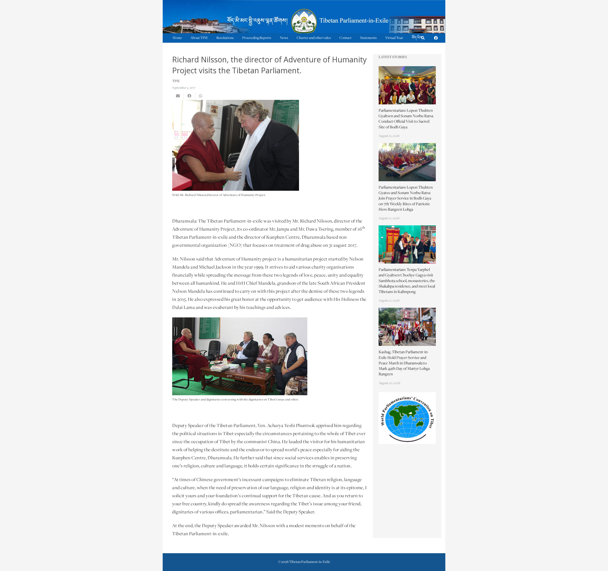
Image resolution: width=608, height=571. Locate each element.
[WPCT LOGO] (407, 418)
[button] (423, 38)
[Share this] (189, 96)
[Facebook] (436, 38)
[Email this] (178, 96)
